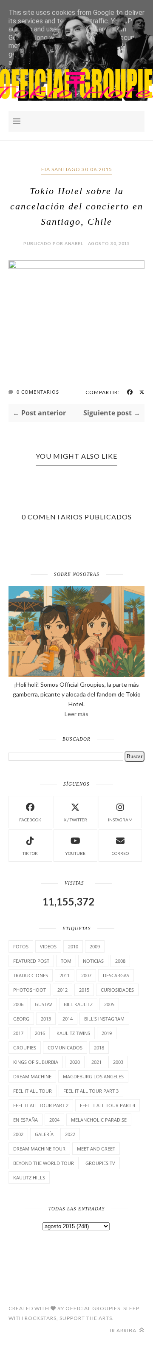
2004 (54, 1120)
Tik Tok (30, 853)
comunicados (65, 1047)
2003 (118, 1062)
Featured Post (31, 961)
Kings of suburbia (35, 1062)
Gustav (43, 1004)
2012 (62, 990)
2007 (86, 975)
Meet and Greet (96, 1148)
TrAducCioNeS (30, 975)
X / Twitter (75, 819)
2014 (67, 1018)
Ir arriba (124, 1330)
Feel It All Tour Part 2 (40, 1105)
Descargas (116, 975)
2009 (95, 946)
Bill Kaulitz (78, 1004)
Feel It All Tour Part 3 (91, 1091)
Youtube (75, 853)
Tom (66, 961)
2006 (18, 1004)
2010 (73, 946)
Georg (21, 1018)
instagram (120, 819)
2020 (75, 1062)
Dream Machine (32, 1076)
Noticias (93, 961)
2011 (65, 975)
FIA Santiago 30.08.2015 (76, 169)
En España (25, 1120)
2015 (84, 990)
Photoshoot (29, 990)
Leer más (76, 713)
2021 (96, 1062)
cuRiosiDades (117, 990)
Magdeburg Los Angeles (93, 1076)
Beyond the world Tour (43, 1163)
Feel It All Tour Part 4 (107, 1105)
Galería (44, 1134)
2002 (18, 1134)
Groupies (24, 1047)
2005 (109, 1004)
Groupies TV (100, 1163)
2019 (107, 1033)
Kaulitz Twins (73, 1033)
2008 (120, 961)
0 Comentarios (38, 392)
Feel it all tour (32, 1091)
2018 (99, 1047)
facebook (30, 819)
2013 (46, 1018)
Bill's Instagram (104, 1018)
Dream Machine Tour (39, 1148)
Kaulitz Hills (29, 1177)
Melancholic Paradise (99, 1120)
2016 (40, 1033)
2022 (70, 1134)
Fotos (20, 946)
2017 (18, 1033)
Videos (48, 946)
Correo (120, 853)
